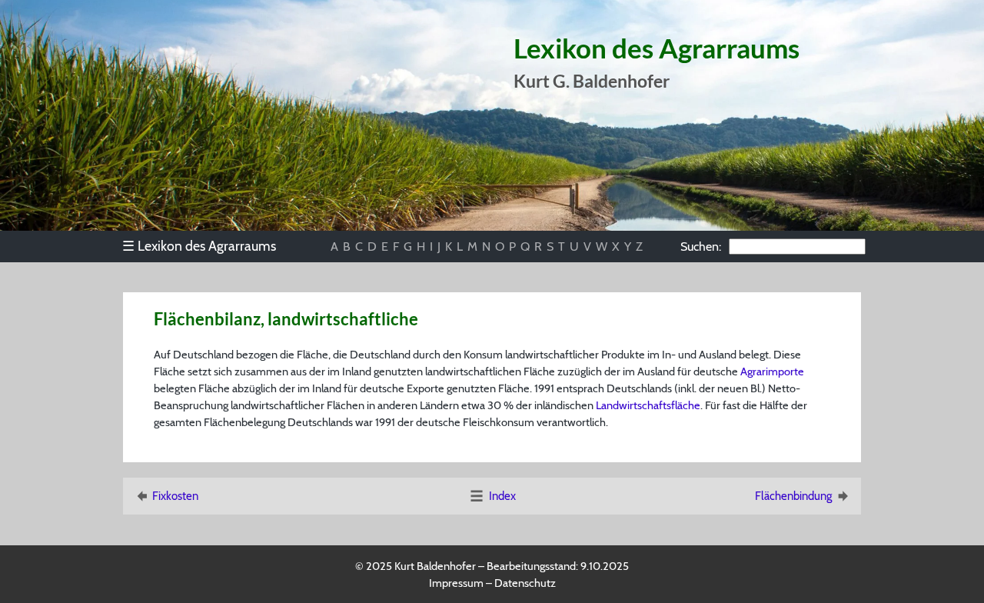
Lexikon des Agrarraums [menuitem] (199, 246)
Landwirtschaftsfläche (648, 405)
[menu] (206, 246)
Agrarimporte (772, 371)
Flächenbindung (793, 496)
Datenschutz (525, 583)
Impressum (456, 583)
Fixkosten (175, 496)
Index (502, 496)
